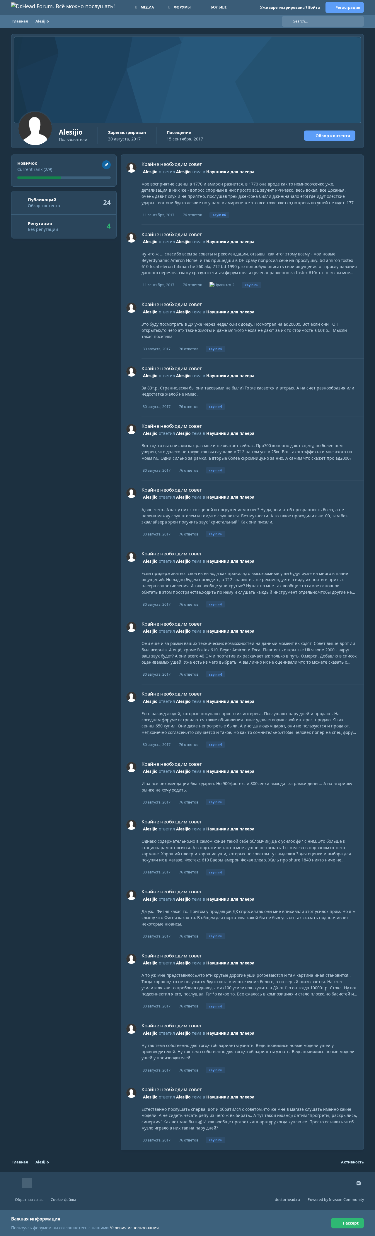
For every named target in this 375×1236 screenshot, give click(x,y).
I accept (351, 1223)
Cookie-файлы (63, 1199)
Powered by (336, 1199)
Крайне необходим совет (172, 164)
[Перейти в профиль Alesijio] (131, 167)
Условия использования (134, 1227)
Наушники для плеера (230, 171)
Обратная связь (29, 1199)
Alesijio (150, 171)
